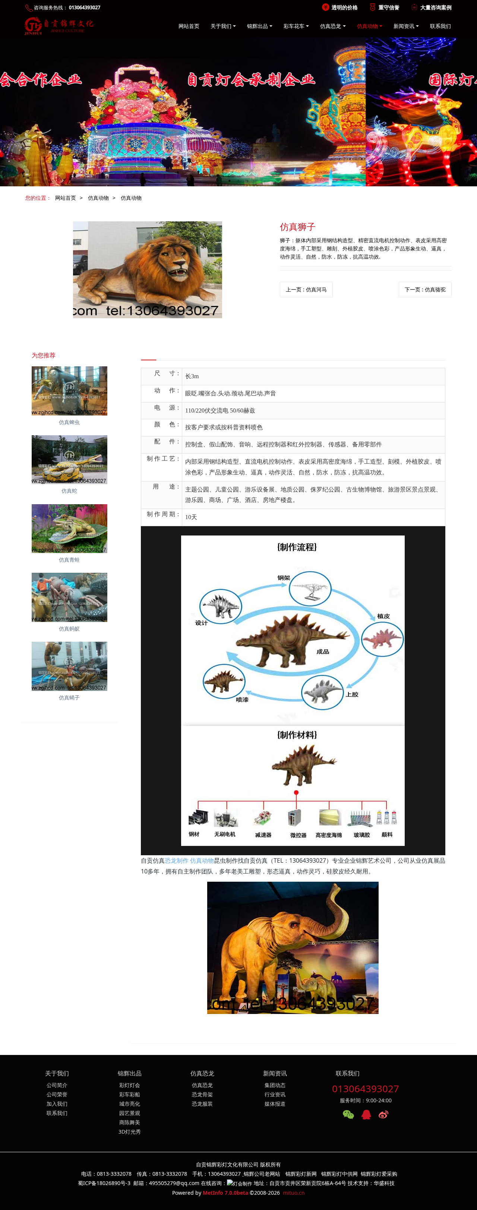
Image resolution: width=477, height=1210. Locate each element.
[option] (238, 111)
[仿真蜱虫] (69, 391)
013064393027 (365, 1088)
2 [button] (238, 180)
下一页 (425, 289)
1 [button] (229, 180)
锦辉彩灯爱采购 (379, 1173)
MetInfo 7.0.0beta (225, 1192)
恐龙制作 (177, 860)
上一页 (306, 289)
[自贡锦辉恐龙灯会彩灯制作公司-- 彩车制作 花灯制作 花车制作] (57, 26)
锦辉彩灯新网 (301, 1173)
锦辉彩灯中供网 (339, 1173)
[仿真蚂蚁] (69, 597)
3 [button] (247, 180)
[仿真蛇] (69, 459)
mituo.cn (294, 1192)
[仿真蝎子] (69, 666)
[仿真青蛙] (69, 528)
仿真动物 (98, 197)
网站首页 (189, 25)
